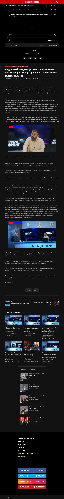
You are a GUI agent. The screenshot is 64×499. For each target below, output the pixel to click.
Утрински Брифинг (24, 66)
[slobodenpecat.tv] (32, 2)
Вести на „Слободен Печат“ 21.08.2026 (36, 418)
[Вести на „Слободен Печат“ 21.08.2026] (24, 421)
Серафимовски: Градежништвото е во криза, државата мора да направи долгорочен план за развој (49, 355)
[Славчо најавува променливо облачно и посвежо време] (56, 303)
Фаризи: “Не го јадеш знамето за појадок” (34, 385)
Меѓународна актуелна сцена (18, 9)
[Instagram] (54, 5)
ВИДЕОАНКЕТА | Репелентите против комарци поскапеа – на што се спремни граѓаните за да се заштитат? (26, 5)
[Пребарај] (57, 2)
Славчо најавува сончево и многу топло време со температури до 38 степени (31, 354)
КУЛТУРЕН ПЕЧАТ (25, 454)
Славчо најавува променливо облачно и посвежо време (43, 303)
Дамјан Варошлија (11, 333)
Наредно (56, 299)
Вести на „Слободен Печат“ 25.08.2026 (36, 396)
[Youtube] (51, 5)
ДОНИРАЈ (22, 457)
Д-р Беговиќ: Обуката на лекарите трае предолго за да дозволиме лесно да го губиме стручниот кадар (13, 329)
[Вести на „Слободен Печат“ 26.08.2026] (24, 377)
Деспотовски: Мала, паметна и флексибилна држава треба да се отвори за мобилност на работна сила (31, 329)
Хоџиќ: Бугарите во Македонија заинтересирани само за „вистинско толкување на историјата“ (20, 303)
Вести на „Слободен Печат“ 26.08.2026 (36, 374)
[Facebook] (44, 5)
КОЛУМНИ (22, 444)
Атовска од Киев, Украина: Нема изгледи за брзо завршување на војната (13, 354)
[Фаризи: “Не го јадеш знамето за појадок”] (24, 388)
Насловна (7, 9)
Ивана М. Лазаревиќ (11, 78)
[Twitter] (48, 5)
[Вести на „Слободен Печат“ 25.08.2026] (24, 399)
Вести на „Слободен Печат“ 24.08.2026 (36, 407)
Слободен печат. (26, 438)
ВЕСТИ (21, 441)
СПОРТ (21, 447)
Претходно (8, 299)
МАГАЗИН (22, 450)
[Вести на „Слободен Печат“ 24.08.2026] (24, 410)
